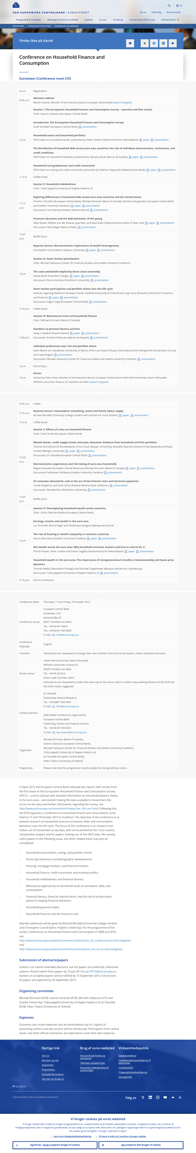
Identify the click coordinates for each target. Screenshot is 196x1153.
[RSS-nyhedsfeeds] (180, 1097)
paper (146, 140)
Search (169, 5)
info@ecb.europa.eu (67, 635)
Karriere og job (50, 1060)
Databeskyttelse (127, 1056)
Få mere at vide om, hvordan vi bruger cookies (122, 1137)
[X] (143, 1097)
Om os (143, 12)
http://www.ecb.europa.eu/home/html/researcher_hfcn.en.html (58, 809)
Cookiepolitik (126, 1068)
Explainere (48, 1065)
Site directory (20, 1086)
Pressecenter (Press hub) (142, 20)
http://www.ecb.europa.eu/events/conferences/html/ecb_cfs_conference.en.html (69, 941)
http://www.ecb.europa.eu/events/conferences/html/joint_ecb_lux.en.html (64, 949)
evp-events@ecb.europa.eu (71, 732)
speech (117, 102)
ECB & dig (156, 12)
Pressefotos (48, 1070)
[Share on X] (145, 43)
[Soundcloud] (172, 1097)
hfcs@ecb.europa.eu (67, 706)
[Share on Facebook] (154, 43)
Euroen (103, 20)
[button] (174, 5)
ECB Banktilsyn (168, 20)
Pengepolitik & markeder (28, 20)
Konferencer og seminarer (67, 26)
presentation (89, 127)
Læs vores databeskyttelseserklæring (72, 1137)
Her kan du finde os (53, 1079)
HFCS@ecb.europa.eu (103, 971)
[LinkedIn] (150, 1097)
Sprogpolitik (125, 1077)
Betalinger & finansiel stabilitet (62, 20)
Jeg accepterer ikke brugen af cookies (141, 1145)
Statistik (89, 20)
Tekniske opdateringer (92, 1063)
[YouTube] (165, 1097)
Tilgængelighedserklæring (133, 1072)
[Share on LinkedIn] (163, 43)
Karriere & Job (174, 12)
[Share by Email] (173, 43)
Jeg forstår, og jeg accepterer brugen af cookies (55, 1145)
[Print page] (130, 43)
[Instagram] (158, 1097)
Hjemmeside (18, 26)
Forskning (118, 20)
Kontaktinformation (53, 1074)
